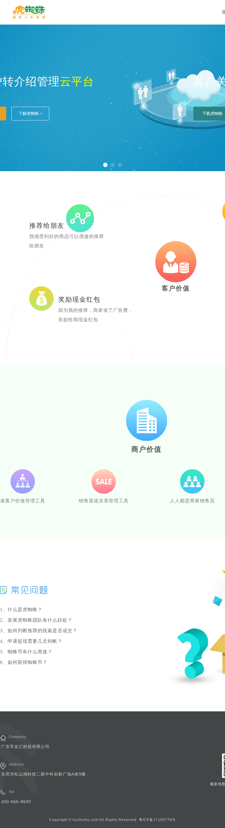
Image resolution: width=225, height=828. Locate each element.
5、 (26, 651)
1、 (21, 609)
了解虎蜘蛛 (30, 113)
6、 (23, 662)
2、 (36, 620)
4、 (31, 641)
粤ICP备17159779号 (157, 820)
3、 (38, 630)
